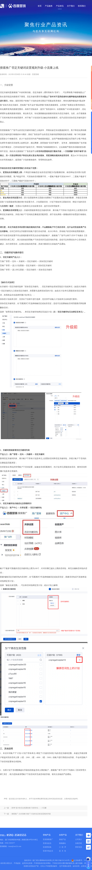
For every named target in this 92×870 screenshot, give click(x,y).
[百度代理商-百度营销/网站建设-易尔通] (16, 6)
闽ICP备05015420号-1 (63, 860)
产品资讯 (60, 6)
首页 (40, 6)
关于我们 (71, 6)
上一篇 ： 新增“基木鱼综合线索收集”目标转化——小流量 (25, 808)
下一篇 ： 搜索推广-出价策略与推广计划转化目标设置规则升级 (27, 814)
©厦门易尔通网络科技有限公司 (43, 860)
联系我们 (82, 6)
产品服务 (49, 6)
